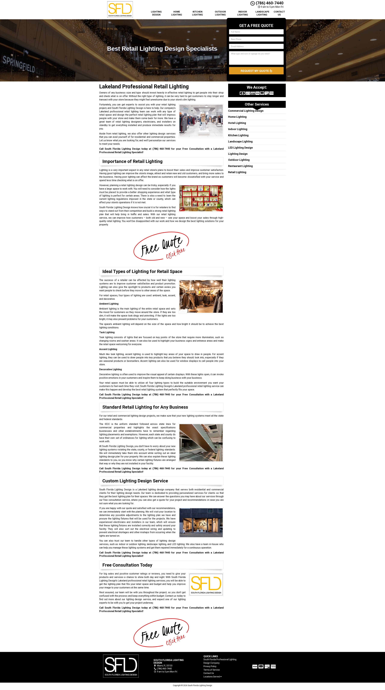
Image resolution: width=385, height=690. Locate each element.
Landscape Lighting (262, 13)
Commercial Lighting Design (245, 110)
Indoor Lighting (242, 13)
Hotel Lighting (237, 123)
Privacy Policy (209, 666)
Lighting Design (156, 13)
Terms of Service (211, 670)
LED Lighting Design (240, 147)
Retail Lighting (237, 172)
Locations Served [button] (211, 677)
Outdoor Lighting (220, 13)
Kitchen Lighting (197, 13)
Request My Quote (255, 70)
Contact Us (279, 13)
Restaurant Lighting (240, 166)
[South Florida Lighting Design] (121, 666)
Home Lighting (176, 13)
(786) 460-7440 (269, 3)
